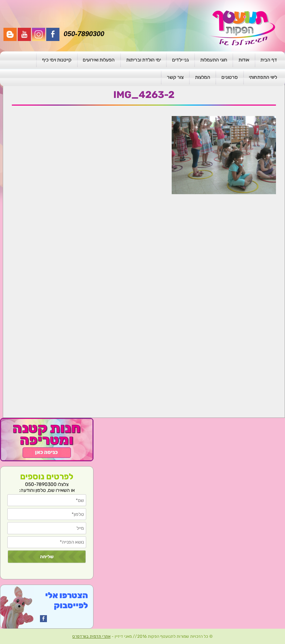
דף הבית (268, 60)
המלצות (202, 77)
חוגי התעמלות (213, 60)
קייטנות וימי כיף (57, 60)
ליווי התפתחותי (263, 77)
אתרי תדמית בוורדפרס (91, 636)
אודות (243, 60)
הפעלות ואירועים (99, 60)
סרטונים (229, 77)
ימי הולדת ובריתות (143, 60)
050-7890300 (84, 34)
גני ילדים (180, 60)
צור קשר (175, 77)
